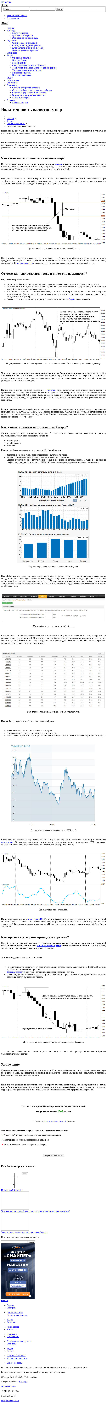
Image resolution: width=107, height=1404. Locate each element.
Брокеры (11, 100)
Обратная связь (8, 1386)
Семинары (12, 53)
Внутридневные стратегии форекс (28, 95)
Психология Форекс (21, 75)
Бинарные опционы (21, 73)
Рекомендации (19, 63)
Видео (10, 78)
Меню (4, 23)
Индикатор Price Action (12, 1190)
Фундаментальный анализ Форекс (28, 65)
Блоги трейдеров (20, 33)
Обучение (11, 40)
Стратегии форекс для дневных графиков (32, 90)
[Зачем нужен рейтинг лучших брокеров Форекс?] (15, 1230)
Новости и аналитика (17, 1315)
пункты (51, 390)
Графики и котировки (22, 35)
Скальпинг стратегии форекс (26, 88)
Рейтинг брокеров (21, 97)
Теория (10, 55)
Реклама (10, 1351)
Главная (10, 28)
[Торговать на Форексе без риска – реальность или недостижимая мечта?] (15, 1209)
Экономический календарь (25, 38)
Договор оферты (14, 1363)
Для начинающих (15, 1312)
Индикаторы (13, 80)
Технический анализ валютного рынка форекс (34, 68)
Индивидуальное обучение (25, 50)
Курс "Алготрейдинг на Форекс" (28, 48)
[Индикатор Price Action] (15, 1188)
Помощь (11, 1322)
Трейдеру (11, 30)
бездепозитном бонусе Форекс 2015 (55, 1121)
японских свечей (25, 263)
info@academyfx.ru (10, 1400)
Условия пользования (17, 1358)
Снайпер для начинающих (24, 43)
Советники (12, 83)
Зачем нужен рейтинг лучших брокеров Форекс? (24, 1232)
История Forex (19, 60)
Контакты (11, 1329)
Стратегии (12, 85)
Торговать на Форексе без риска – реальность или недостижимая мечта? (35, 1211)
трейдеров (71, 299)
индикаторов (7, 842)
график (58, 164)
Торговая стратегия (16, 972)
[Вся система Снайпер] (18, 1298)
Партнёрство (13, 1336)
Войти (4, 5)
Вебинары (11, 1344)
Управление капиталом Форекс (27, 70)
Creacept (23, 1381)
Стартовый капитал (16, 1355)
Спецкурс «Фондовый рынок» (26, 45)
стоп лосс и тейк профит (49, 945)
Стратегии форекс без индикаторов (29, 93)
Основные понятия (21, 58)
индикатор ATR (35, 919)
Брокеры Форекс (20, 102)
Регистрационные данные (19, 1341)
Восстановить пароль (17, 15)
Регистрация (13, 18)
